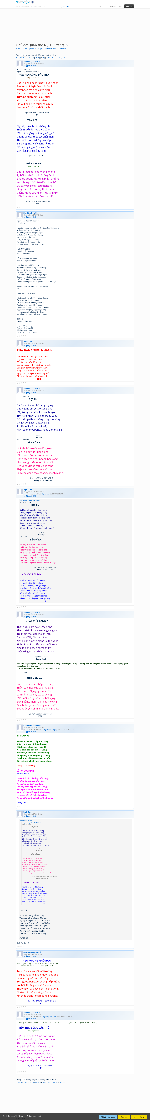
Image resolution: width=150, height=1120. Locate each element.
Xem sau (124, 1117)
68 (38, 58)
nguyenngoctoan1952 (32, 61)
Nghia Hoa (27, 341)
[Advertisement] (75, 24)
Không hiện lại (138, 1117)
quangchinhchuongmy (33, 725)
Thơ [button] (105, 6)
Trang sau (55, 58)
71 (46, 58)
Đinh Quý (27, 812)
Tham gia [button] (113, 6)
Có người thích (29, 66)
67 (36, 58)
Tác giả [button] (98, 6)
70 (43, 58)
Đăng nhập (129, 6)
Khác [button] (121, 6)
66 (33, 58)
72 (49, 58)
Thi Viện (22, 2)
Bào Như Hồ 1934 (30, 213)
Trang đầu (19, 58)
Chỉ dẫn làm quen (108, 1117)
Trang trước (27, 58)
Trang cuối (62, 58)
